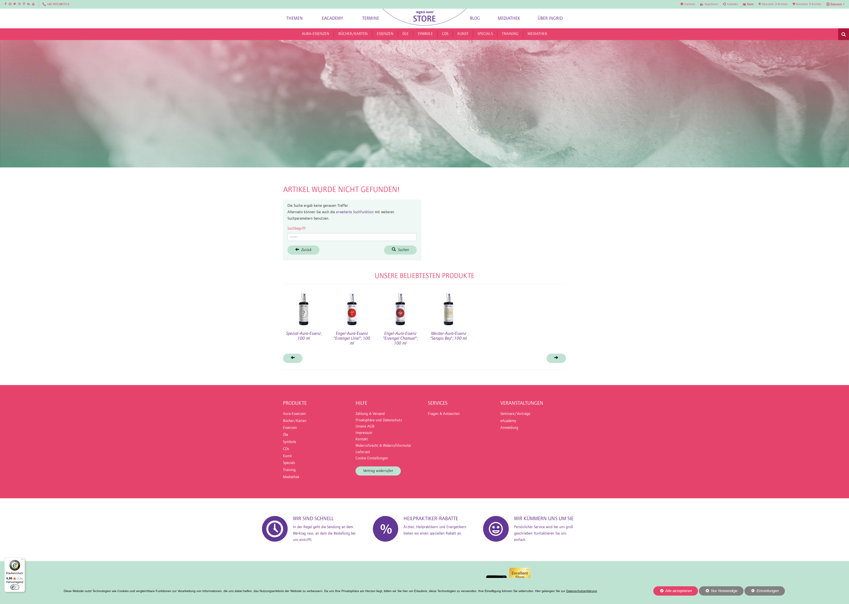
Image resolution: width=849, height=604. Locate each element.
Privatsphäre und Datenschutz (379, 420)
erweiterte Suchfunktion (355, 212)
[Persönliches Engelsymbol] (400, 307)
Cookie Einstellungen (372, 458)
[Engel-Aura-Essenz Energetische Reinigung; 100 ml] (304, 307)
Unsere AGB (365, 427)
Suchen (402, 250)
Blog (475, 18)
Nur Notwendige (718, 592)
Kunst (287, 456)
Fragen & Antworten (444, 414)
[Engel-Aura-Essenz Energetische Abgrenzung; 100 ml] (352, 307)
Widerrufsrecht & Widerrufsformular (383, 446)
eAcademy (332, 18)
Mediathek (509, 18)
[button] (835, 4)
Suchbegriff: (296, 229)
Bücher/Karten (294, 421)
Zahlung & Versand (370, 414)
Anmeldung (509, 428)
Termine (370, 18)
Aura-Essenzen (294, 414)
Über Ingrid (550, 18)
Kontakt (362, 439)
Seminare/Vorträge (515, 414)
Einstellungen (761, 592)
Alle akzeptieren (672, 591)
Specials (289, 463)
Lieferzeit (363, 452)
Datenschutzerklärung (581, 591)
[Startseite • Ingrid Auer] (424, 17)
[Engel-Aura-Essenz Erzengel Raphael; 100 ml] (497, 307)
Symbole (289, 442)
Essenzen (290, 428)
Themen (294, 18)
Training (289, 470)
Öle (285, 435)
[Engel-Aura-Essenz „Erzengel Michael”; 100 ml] (448, 307)
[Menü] (22, 560)
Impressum (364, 433)
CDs (286, 449)
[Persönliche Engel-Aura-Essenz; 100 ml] (545, 307)
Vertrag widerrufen (378, 471)
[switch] (14, 587)
